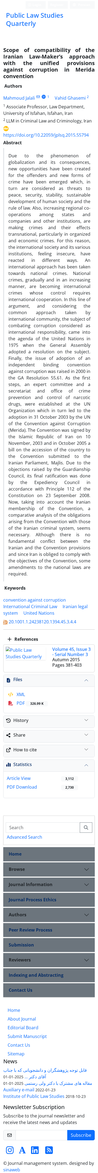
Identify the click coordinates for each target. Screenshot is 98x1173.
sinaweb (11, 1170)
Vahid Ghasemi (70, 98)
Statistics (22, 764)
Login (36, 4)
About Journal (22, 1019)
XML (20, 694)
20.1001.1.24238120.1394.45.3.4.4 (42, 622)
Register (56, 4)
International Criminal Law (30, 607)
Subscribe (81, 1135)
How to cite (25, 750)
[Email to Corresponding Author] (38, 96)
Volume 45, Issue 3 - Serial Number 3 (71, 651)
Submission (21, 945)
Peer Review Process (30, 930)
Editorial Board (23, 1028)
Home (15, 854)
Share (19, 735)
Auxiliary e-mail (18, 1090)
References (25, 639)
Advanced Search (24, 837)
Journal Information (31, 884)
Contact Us (20, 990)
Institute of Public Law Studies (34, 1096)
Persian (83, 4)
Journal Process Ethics (32, 900)
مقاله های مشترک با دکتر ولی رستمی (58, 1083)
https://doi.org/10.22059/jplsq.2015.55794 (46, 135)
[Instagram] (9, 1152)
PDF (30, 703)
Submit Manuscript (27, 1036)
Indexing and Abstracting (36, 975)
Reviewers (20, 960)
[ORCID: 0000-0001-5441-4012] (43, 96)
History (20, 720)
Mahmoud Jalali (19, 98)
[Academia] (22, 1152)
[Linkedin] (34, 1152)
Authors (17, 915)
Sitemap (16, 1054)
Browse (17, 869)
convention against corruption (34, 600)
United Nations (38, 613)
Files (17, 679)
